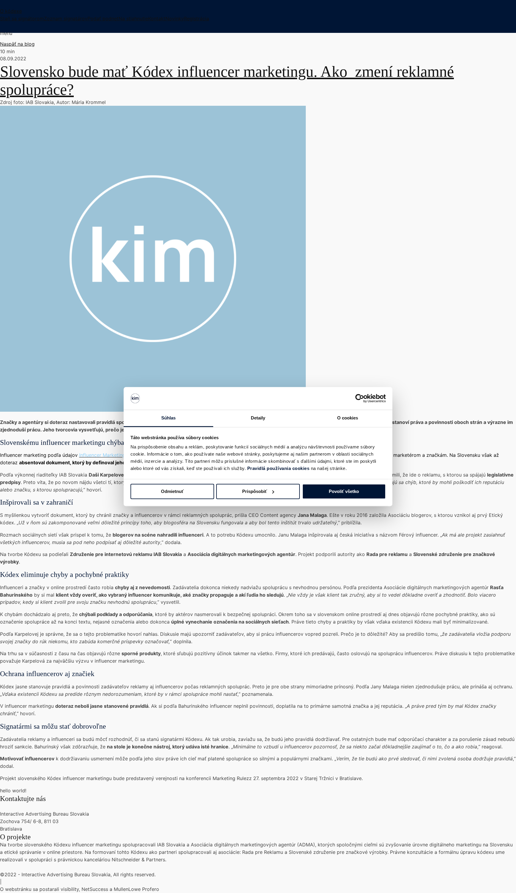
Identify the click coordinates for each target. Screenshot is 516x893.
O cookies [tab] (347, 418)
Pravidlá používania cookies (279, 468)
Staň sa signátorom (22, 19)
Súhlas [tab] (168, 418)
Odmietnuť (172, 491)
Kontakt (156, 19)
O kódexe (11, 11)
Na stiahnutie (133, 19)
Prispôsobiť (254, 491)
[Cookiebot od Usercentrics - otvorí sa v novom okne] (360, 398)
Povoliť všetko (344, 491)
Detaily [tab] (258, 418)
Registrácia (196, 19)
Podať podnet (103, 19)
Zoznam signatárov (65, 19)
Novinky (174, 19)
